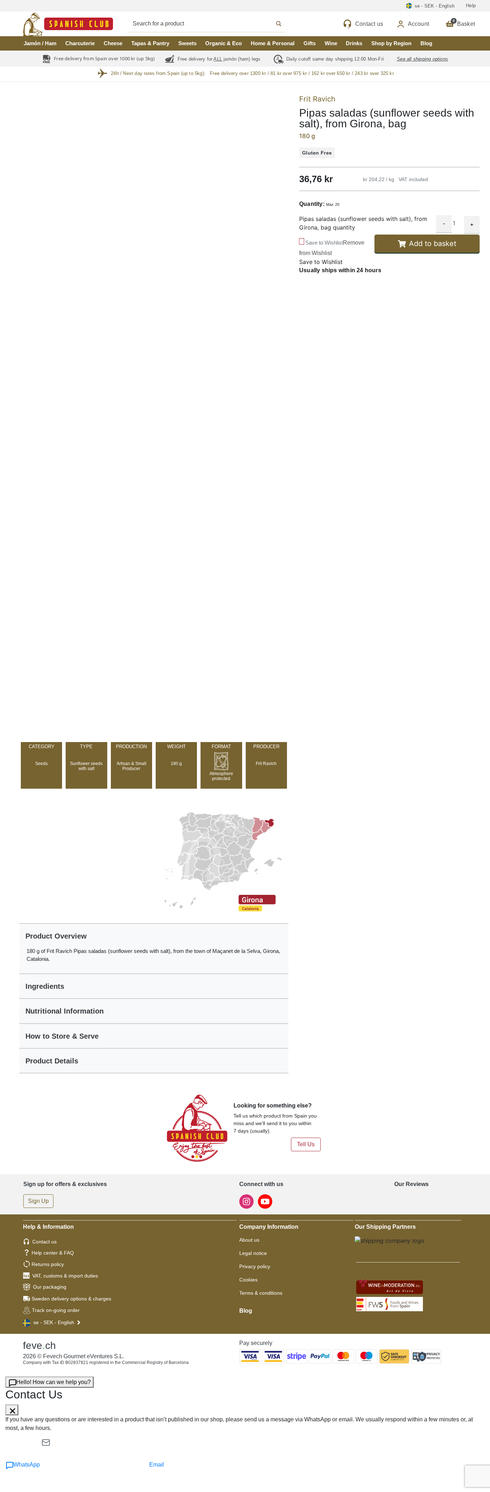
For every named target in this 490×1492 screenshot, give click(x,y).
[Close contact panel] (11, 1409)
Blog (426, 43)
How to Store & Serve (62, 1036)
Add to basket (432, 244)
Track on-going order (56, 1310)
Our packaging (49, 1287)
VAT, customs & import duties (65, 1276)
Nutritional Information (64, 1011)
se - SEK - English (54, 1322)
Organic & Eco (223, 43)
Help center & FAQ (53, 1253)
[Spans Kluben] (43, 24)
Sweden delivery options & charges (71, 1299)
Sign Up (38, 1201)
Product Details (51, 1061)
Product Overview (56, 936)
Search (214, 23)
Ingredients (44, 986)
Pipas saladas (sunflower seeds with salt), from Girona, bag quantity (363, 223)
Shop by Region (391, 43)
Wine (331, 43)
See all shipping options (422, 59)
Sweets (187, 43)
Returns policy (48, 1264)
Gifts (309, 43)
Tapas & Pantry (150, 43)
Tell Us (306, 1144)
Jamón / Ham (40, 43)
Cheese (113, 43)
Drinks (354, 43)
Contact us (44, 1242)
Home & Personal (273, 43)
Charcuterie (80, 43)
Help (471, 5)
